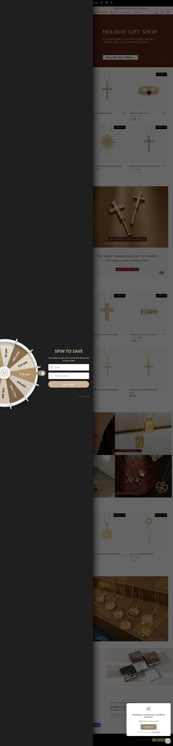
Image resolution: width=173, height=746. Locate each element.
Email (57, 367)
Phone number (61, 376)
